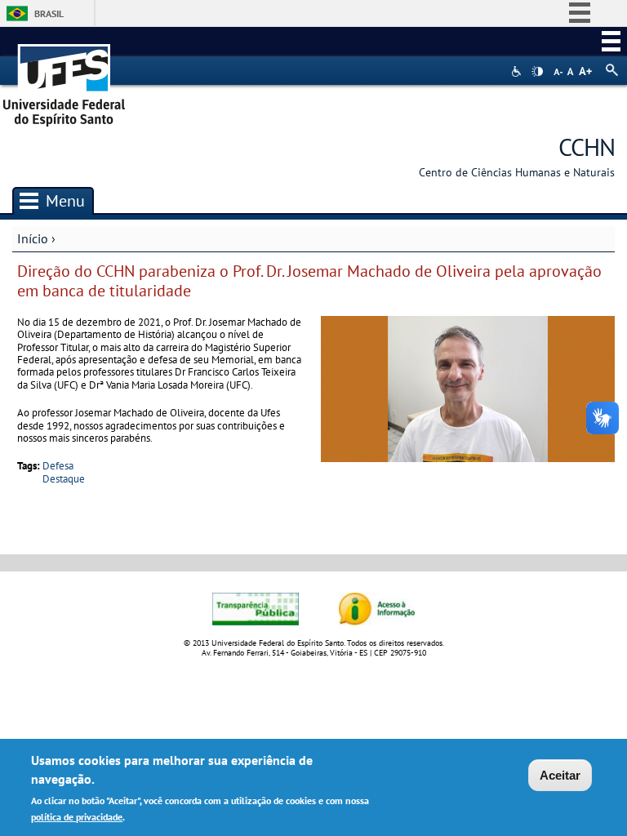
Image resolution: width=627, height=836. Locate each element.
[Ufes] (64, 80)
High (537, 72)
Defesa (57, 466)
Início (32, 238)
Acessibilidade (518, 71)
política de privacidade (76, 817)
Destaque (63, 479)
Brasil (49, 13)
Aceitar (560, 775)
